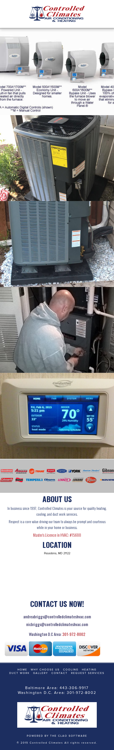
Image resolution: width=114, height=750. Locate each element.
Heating (89, 669)
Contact (59, 673)
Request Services (87, 673)
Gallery (40, 673)
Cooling (70, 669)
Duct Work (19, 673)
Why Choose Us (45, 669)
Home (22, 669)
